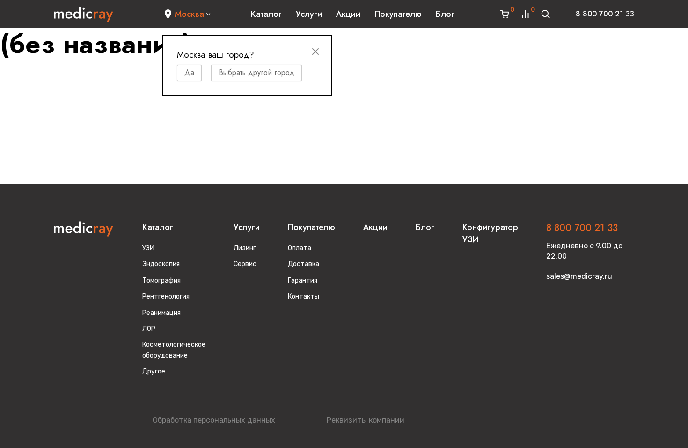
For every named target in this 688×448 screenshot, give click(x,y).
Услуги (309, 14)
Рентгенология (166, 296)
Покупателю (398, 14)
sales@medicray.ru (579, 276)
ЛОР (148, 329)
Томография (161, 280)
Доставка (303, 264)
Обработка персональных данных (214, 420)
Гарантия (302, 280)
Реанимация (161, 313)
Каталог (266, 14)
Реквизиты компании (365, 420)
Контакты (303, 296)
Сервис (245, 264)
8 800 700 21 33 (605, 13)
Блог (445, 14)
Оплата (299, 248)
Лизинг (245, 248)
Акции (348, 14)
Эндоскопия (161, 264)
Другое (153, 371)
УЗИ (148, 248)
